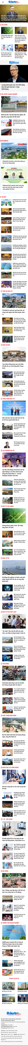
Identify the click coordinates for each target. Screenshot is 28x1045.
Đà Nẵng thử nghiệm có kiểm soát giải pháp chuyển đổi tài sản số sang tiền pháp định (19, 246)
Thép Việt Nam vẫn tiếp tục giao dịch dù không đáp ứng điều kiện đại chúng (19, 131)
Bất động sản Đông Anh (7, 1003)
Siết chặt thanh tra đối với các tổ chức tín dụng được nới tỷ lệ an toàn (19, 228)
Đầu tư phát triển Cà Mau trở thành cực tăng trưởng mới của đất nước (20, 434)
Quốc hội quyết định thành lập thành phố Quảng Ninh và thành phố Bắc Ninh (19, 210)
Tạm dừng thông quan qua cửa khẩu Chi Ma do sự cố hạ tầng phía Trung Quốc (13, 366)
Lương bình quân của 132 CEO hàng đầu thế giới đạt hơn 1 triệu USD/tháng (13, 87)
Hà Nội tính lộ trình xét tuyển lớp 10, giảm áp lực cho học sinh (19, 201)
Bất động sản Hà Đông (22, 991)
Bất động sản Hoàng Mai (23, 1003)
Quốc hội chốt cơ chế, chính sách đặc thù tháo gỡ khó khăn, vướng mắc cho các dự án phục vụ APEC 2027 (20, 39)
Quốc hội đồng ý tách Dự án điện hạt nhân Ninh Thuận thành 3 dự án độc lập (19, 219)
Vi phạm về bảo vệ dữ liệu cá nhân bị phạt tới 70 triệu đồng (19, 657)
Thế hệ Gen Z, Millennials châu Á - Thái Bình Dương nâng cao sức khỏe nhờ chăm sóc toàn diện (20, 953)
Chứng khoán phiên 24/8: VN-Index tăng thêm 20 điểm (7, 37)
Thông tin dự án (14, 978)
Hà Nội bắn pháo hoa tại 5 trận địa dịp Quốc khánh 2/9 (19, 916)
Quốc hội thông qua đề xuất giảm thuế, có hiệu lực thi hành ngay (19, 329)
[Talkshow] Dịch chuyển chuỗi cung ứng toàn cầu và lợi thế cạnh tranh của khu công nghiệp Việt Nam (13, 187)
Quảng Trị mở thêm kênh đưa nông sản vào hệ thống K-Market (19, 708)
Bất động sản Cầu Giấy (6, 991)
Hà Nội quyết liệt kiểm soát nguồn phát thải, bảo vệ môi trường (19, 751)
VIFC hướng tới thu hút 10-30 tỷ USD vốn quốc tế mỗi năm (19, 443)
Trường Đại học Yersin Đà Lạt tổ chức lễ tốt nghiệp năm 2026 (19, 897)
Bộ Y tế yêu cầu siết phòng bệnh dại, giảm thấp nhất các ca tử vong (20, 864)
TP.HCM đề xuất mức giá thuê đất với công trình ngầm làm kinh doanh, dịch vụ (20, 237)
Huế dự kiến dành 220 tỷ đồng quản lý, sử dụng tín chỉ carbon (19, 760)
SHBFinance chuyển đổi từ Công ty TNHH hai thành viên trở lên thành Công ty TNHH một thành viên (12, 944)
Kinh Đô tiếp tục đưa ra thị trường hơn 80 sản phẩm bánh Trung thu (19, 971)
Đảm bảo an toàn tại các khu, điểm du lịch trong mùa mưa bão (19, 274)
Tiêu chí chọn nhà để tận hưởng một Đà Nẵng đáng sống (20, 490)
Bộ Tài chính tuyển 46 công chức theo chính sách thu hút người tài (6, 54)
